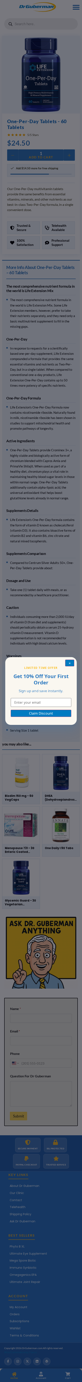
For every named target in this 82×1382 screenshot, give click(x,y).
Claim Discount (41, 713)
